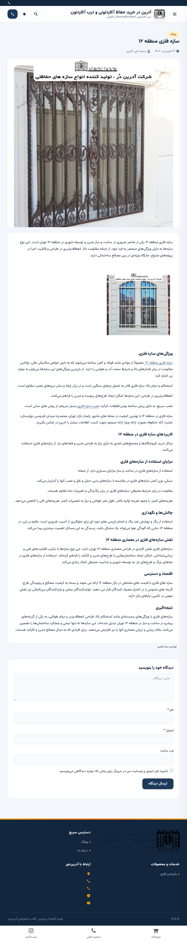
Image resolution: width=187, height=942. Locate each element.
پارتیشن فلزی (168, 874)
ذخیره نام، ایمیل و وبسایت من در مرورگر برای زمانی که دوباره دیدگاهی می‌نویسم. (113, 771)
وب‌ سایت (167, 750)
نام (170, 710)
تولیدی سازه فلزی (167, 647)
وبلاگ (173, 34)
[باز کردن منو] (174, 14)
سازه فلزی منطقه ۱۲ (158, 362)
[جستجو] (36, 14)
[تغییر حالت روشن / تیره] (24, 14)
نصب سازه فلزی (88, 406)
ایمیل (169, 730)
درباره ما (83, 850)
